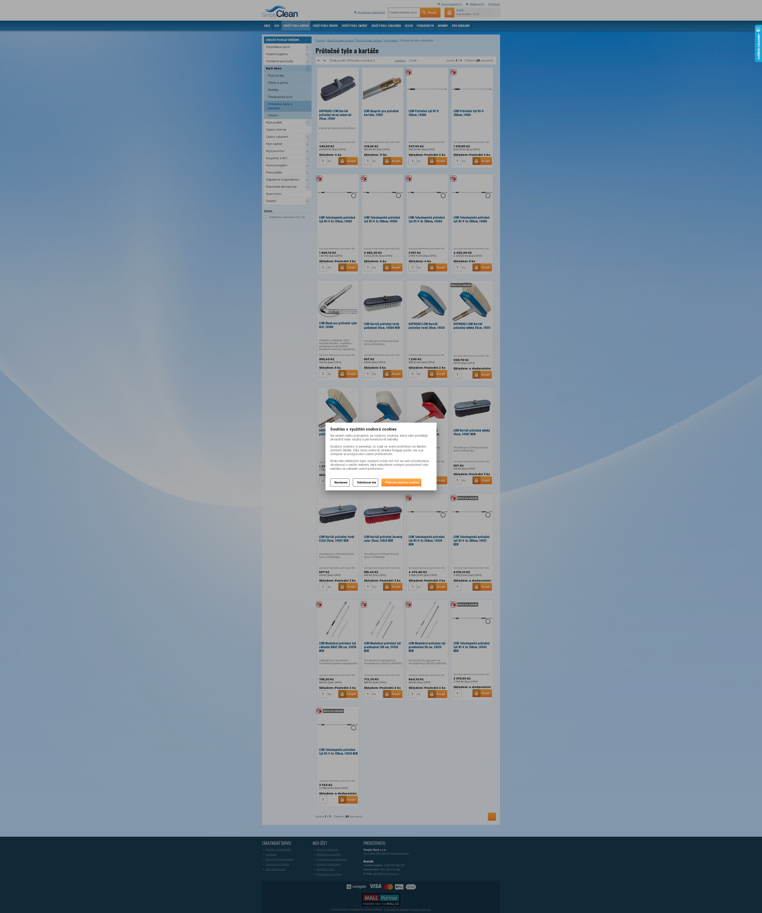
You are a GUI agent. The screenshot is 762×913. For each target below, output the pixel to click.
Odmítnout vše (366, 482)
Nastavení (340, 482)
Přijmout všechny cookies (402, 482)
